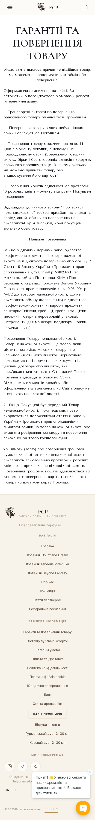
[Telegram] (35, 766)
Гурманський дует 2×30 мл (47, 733)
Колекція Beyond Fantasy (47, 573)
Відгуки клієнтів (47, 724)
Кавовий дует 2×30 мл (47, 742)
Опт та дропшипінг (47, 704)
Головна (47, 546)
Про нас (47, 582)
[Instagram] (10, 766)
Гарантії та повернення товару (47, 632)
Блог (47, 695)
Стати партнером (47, 600)
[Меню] (10, 7)
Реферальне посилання (47, 609)
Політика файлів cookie (47, 677)
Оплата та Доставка (48, 659)
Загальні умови (48, 650)
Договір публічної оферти (48, 641)
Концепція (47, 591)
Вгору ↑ (51, 809)
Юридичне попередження (47, 686)
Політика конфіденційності (47, 668)
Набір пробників (47, 714)
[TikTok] (23, 766)
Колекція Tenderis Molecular (47, 564)
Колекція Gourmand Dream (47, 555)
